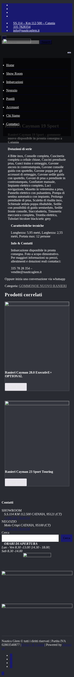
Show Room (14, 73)
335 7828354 (21, 26)
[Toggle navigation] (69, 52)
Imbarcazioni (14, 82)
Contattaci (12, 124)
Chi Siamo (13, 115)
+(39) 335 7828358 (17, 529)
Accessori (12, 107)
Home (10, 65)
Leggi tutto (15, 386)
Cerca (5, 532)
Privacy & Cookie (33, 644)
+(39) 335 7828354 (17, 518)
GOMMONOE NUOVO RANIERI (43, 286)
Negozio (11, 90)
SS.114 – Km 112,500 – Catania (34, 23)
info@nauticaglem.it (26, 30)
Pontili (10, 98)
